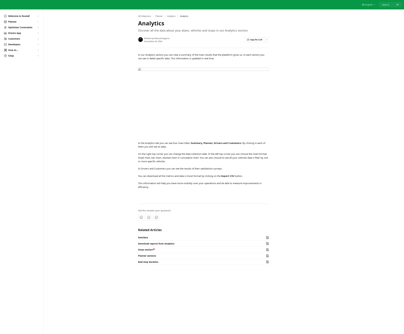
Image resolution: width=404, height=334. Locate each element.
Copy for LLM (256, 39)
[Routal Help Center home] (3, 4)
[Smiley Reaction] (156, 217)
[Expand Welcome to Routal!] (38, 16)
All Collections (144, 16)
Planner (159, 16)
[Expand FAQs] (38, 56)
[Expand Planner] (38, 22)
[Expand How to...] (38, 50)
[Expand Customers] (38, 39)
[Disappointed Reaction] (141, 217)
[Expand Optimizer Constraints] (38, 27)
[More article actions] (266, 39)
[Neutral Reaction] (149, 217)
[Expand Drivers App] (38, 33)
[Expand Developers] (38, 44)
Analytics (171, 16)
